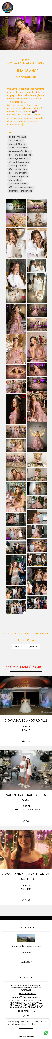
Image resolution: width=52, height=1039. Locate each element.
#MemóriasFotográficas (20, 191)
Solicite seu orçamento (26, 647)
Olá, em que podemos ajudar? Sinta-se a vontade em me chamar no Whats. (25, 1023)
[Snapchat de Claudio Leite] (28, 1016)
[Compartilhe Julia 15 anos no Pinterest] (33, 640)
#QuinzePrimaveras (18, 147)
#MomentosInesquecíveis (21, 187)
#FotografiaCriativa (18, 173)
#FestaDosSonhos (18, 169)
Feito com (26, 1037)
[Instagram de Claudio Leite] (24, 1016)
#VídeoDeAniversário (19, 162)
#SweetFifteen (16, 140)
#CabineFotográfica (18, 176)
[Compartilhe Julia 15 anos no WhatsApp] (23, 640)
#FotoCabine (15, 180)
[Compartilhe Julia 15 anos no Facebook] (18, 640)
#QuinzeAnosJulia (17, 137)
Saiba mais (26, 952)
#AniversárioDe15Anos (20, 151)
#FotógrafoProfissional (20, 155)
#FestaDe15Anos (17, 144)
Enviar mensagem (27, 994)
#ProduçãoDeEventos (19, 158)
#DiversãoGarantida (18, 183)
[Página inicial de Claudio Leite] (7, 7)
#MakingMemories (17, 165)
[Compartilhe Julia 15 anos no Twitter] (28, 640)
